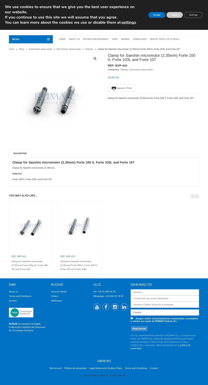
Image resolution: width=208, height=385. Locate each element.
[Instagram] (115, 306)
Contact (13, 300)
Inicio (11, 49)
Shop (115, 39)
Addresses (56, 300)
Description (20, 153)
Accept (156, 14)
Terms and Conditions (20, 296)
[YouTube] (96, 306)
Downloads (140, 39)
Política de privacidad (75, 368)
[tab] (20, 153)
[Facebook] (106, 306)
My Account (56, 368)
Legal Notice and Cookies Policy (105, 368)
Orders (54, 296)
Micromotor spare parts (69, 49)
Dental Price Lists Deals (165, 39)
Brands (125, 39)
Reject (174, 14)
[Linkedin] (124, 306)
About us (74, 39)
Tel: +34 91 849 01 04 (104, 291)
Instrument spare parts (40, 49)
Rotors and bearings (96, 39)
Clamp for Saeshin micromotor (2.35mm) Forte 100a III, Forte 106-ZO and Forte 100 (30, 265)
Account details (59, 291)
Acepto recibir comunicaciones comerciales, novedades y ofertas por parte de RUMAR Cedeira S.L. (164, 319)
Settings (193, 14)
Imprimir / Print (124, 88)
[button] (95, 58)
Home (62, 39)
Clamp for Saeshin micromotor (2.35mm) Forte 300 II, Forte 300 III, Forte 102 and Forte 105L (79, 265)
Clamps (89, 49)
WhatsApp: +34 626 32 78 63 (108, 296)
